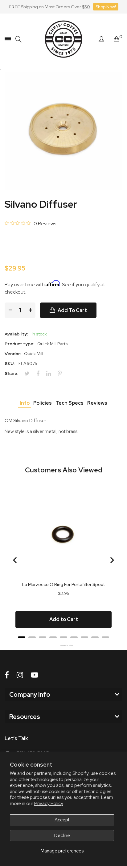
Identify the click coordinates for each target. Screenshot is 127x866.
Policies (42, 403)
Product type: (19, 344)
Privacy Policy (48, 803)
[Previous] (15, 560)
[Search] (18, 39)
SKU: (9, 363)
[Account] (101, 39)
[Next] (111, 560)
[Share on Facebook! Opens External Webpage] (40, 374)
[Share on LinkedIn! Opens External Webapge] (50, 374)
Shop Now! (106, 7)
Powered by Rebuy (63, 645)
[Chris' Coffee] (63, 39)
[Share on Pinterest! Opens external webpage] (62, 374)
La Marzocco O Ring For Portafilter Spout (63, 584)
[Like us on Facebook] (7, 675)
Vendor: (13, 353)
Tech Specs (69, 403)
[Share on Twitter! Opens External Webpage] (29, 374)
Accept (62, 820)
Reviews (97, 403)
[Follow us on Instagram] (20, 675)
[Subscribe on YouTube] (34, 675)
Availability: (16, 334)
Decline (62, 835)
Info (25, 403)
